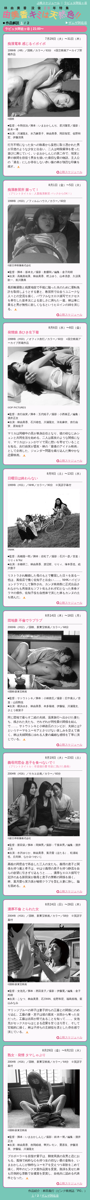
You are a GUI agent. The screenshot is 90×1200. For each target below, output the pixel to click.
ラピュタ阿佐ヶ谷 (75, 3)
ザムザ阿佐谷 (77, 23)
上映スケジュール (48, 3)
